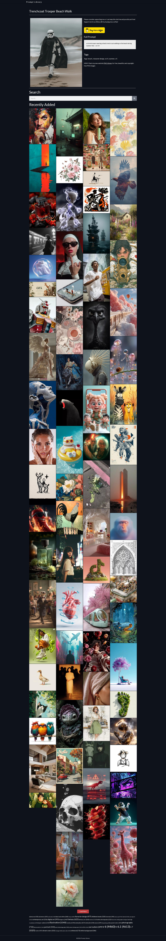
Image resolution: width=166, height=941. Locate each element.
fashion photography (103, 919)
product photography (75, 927)
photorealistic (39, 927)
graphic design (124, 919)
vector (38, 930)
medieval (71, 923)
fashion (92, 919)
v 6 (116, 59)
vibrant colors (48, 930)
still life (85, 927)
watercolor (66, 930)
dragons (63, 919)
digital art (53, 919)
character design (98, 59)
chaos (71, 916)
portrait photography (62, 927)
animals (51, 916)
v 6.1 (122, 926)
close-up (118, 916)
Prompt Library (34, 2)
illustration (58, 922)
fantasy (73, 919)
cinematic (110, 916)
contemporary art (39, 919)
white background (88, 930)
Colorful (125, 916)
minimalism (80, 923)
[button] (83, 911)
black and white (62, 916)
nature (98, 923)
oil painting (106, 923)
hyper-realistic (43, 923)
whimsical (75, 930)
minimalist (89, 923)
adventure (43, 916)
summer (111, 59)
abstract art (33, 916)
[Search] (134, 98)
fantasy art (84, 919)
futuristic (115, 919)
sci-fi (106, 59)
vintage (59, 930)
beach (90, 59)
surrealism (95, 927)
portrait (49, 927)
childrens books (98, 916)
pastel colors (116, 923)
